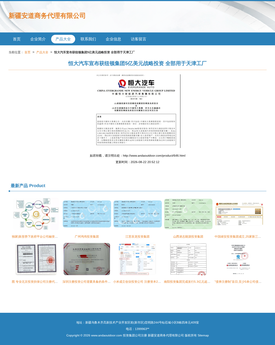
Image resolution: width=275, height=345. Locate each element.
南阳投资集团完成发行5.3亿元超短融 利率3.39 (195, 281)
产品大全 (63, 39)
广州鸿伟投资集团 (87, 236)
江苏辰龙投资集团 (137, 236)
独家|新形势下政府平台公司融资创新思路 (39, 236)
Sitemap (203, 335)
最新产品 (19, 185)
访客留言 (138, 39)
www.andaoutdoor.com (106, 335)
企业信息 (113, 39)
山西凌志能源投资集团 (188, 236)
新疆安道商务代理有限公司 (47, 15)
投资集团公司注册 (135, 335)
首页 (17, 39)
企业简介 (38, 39)
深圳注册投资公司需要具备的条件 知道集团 (92, 281)
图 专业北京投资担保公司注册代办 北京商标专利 (44, 281)
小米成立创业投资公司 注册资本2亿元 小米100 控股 (148, 281)
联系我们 (88, 39)
